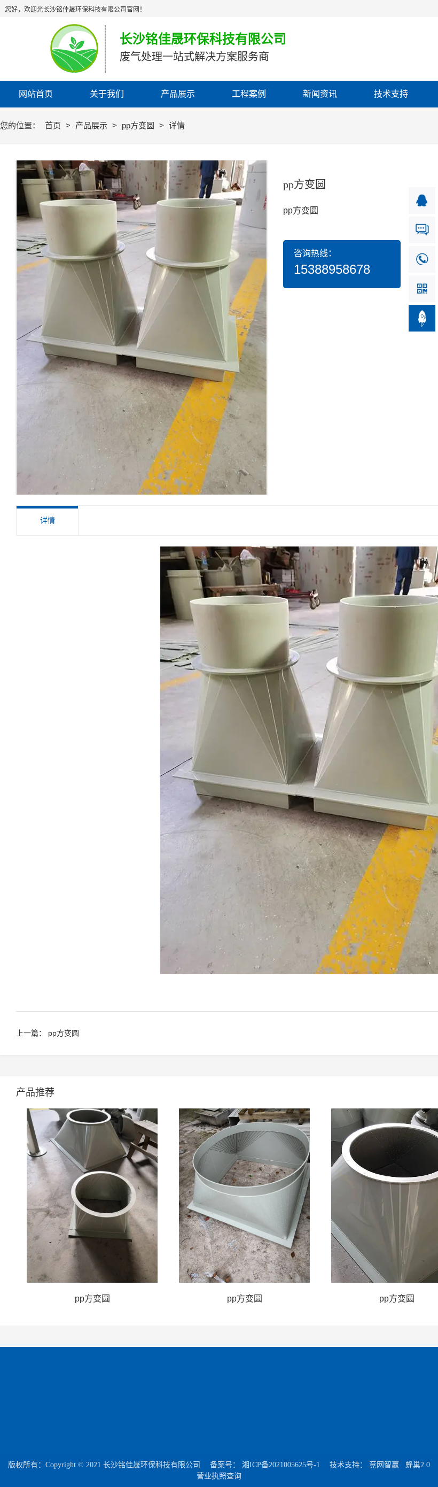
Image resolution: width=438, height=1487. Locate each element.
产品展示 (92, 125)
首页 (54, 125)
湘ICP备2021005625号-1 (281, 1465)
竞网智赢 (384, 1465)
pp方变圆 (139, 125)
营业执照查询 (219, 1476)
